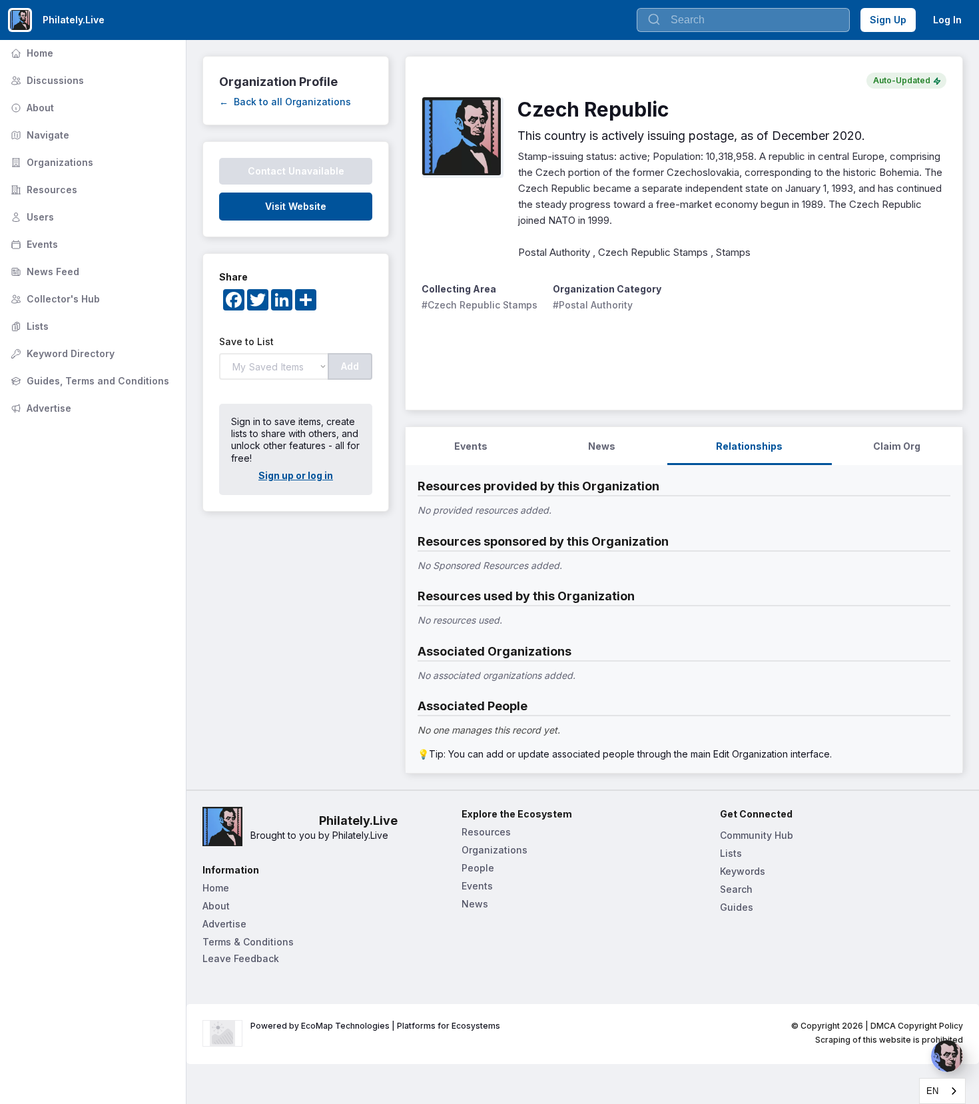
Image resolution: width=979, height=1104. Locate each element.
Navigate (38, 135)
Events (33, 244)
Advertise (39, 408)
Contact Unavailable (296, 171)
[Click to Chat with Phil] (947, 1056)
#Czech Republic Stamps (479, 304)
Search (736, 889)
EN (932, 1091)
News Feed (43, 271)
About (31, 107)
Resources (42, 189)
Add (350, 366)
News (475, 903)
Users (31, 217)
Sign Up (888, 19)
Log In (947, 19)
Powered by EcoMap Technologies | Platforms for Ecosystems (375, 1026)
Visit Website (295, 206)
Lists (28, 326)
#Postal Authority (593, 304)
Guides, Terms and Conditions (88, 380)
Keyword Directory (61, 353)
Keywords (742, 871)
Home (30, 53)
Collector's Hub (54, 298)
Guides (736, 907)
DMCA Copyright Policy (916, 1026)
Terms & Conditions (248, 941)
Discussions (46, 80)
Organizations (50, 162)
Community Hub (756, 835)
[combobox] (942, 1091)
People (478, 867)
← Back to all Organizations (285, 101)
